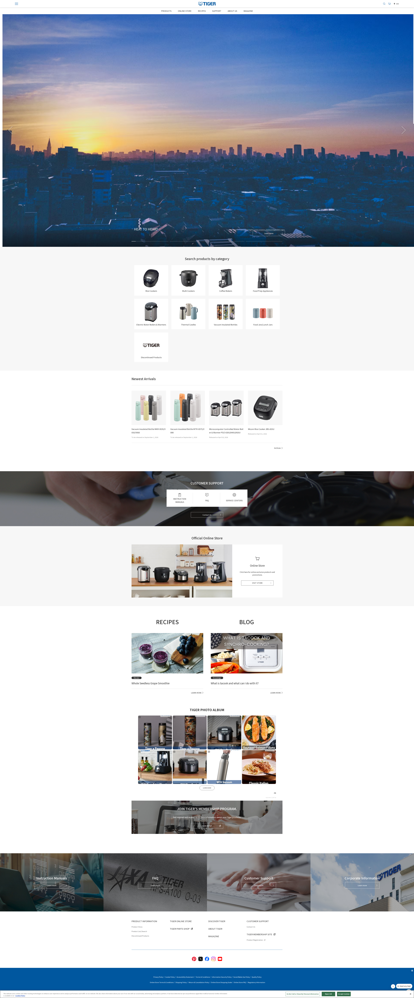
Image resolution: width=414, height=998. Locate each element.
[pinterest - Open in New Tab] (194, 958)
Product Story (137, 927)
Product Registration (255, 940)
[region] (207, 994)
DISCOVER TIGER (216, 921)
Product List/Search (139, 931)
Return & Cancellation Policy (199, 982)
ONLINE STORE (184, 10)
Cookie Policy (170, 977)
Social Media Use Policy (241, 977)
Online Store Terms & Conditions (162, 982)
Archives (277, 448)
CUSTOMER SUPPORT (258, 921)
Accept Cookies (344, 994)
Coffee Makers (225, 290)
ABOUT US (232, 10)
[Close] (410, 994)
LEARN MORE (207, 788)
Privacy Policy (158, 977)
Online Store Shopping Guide (221, 982)
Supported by (269, 797)
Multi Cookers (188, 290)
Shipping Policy (181, 982)
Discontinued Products (151, 357)
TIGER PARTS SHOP (180, 928)
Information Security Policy (222, 977)
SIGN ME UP (207, 826)
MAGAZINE (248, 10)
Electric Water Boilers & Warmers (151, 324)
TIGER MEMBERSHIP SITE (259, 934)
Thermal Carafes (188, 324)
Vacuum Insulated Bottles (225, 324)
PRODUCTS (166, 10)
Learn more (266, 233)
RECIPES (202, 10)
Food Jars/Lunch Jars (262, 324)
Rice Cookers (151, 290)
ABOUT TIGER (215, 928)
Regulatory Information (256, 982)
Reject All (328, 994)
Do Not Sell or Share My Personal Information (303, 994)
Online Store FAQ (240, 982)
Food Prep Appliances (263, 290)
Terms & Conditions (203, 977)
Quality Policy (256, 977)
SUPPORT (216, 10)
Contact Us (207, 515)
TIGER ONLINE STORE (181, 921)
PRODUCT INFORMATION (144, 921)
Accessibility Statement (185, 977)
